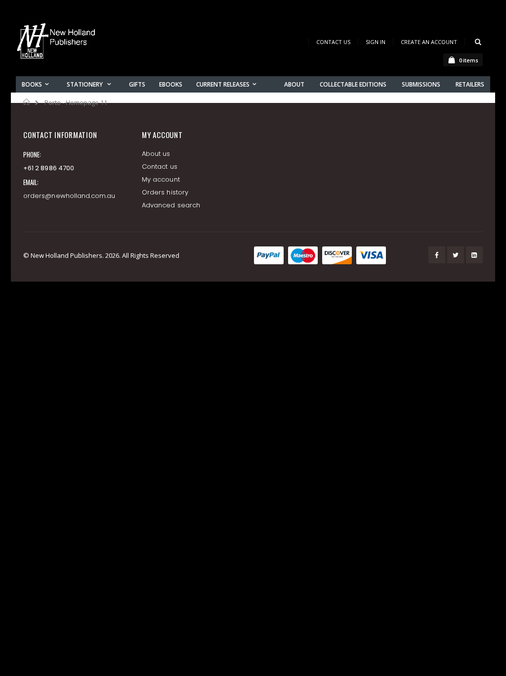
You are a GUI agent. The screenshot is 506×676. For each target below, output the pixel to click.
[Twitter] (455, 254)
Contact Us (333, 42)
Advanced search (171, 205)
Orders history (165, 192)
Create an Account (429, 42)
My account (161, 179)
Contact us (159, 166)
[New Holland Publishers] (58, 43)
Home (27, 101)
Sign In (375, 42)
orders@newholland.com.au (69, 195)
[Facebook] (436, 254)
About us (156, 153)
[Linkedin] (474, 254)
